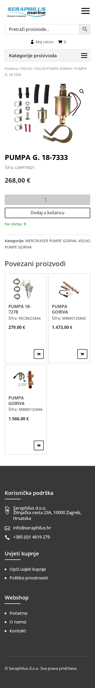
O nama (18, 622)
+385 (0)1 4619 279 (31, 537)
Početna (11, 68)
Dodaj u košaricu (47, 213)
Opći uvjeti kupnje (28, 569)
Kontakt (18, 631)
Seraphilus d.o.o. (29, 508)
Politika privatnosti (29, 578)
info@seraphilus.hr (32, 528)
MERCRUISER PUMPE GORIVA (50, 240)
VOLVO (26, 68)
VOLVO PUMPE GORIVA (53, 68)
